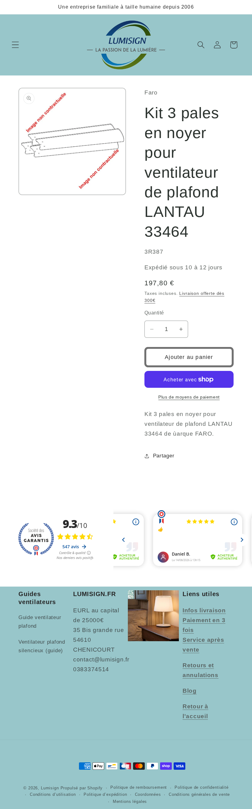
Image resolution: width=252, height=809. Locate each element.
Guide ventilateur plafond (39, 621)
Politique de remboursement (138, 787)
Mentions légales (130, 801)
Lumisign (50, 788)
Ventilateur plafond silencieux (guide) (41, 646)
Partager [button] (163, 456)
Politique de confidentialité (202, 787)
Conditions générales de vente (199, 794)
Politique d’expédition (105, 794)
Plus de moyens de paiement (189, 397)
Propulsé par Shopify (82, 788)
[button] (15, 45)
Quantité (154, 312)
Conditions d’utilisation (53, 794)
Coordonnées (148, 794)
